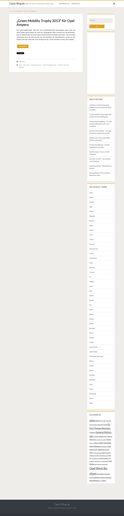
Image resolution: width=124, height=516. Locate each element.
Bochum (100, 424)
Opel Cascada (93, 347)
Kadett (91, 295)
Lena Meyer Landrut (101, 439)
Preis (90, 477)
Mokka (91, 323)
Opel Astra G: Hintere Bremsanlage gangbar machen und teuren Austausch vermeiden (100, 107)
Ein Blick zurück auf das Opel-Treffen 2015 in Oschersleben (99, 139)
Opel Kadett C (97, 461)
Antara (91, 225)
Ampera (22, 61)
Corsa (91, 263)
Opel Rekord (104, 464)
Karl (90, 305)
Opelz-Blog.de (17, 3)
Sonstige (91, 375)
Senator (91, 366)
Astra (91, 235)
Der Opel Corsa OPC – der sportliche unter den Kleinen (99, 160)
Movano (91, 337)
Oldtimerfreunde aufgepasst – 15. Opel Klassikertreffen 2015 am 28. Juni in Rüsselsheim (100, 124)
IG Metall (95, 436)
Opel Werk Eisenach (103, 474)
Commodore (93, 258)
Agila (90, 207)
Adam (91, 197)
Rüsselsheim (94, 480)
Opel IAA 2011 (95, 458)
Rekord (91, 361)
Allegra (91, 211)
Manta (91, 309)
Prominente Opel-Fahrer (96, 356)
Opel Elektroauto (103, 455)
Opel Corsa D (106, 453)
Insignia (91, 281)
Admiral (91, 202)
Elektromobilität (50, 65)
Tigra (90, 384)
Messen (91, 319)
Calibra (91, 239)
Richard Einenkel (105, 477)
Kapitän (91, 300)
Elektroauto (36, 65)
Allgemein (92, 216)
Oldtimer (96, 443)
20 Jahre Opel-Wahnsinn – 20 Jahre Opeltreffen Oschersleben (99, 146)
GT (90, 277)
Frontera (91, 272)
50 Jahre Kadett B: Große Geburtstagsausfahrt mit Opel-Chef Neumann (100, 116)
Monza (91, 333)
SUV (100, 480)
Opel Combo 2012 (97, 453)
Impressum (75, 3)
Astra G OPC (103, 420)
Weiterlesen (23, 46)
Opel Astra (104, 446)
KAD (90, 291)
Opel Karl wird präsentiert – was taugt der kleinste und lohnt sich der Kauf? (100, 132)
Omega (91, 342)
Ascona (91, 230)
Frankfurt (92, 432)
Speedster (92, 380)
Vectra (91, 389)
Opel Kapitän (104, 461)
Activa (91, 193)
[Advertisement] (101, 63)
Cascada (91, 244)
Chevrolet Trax (93, 249)
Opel (101, 443)
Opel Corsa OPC (94, 455)
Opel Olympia (97, 464)
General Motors (103, 432)
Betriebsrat (95, 424)
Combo (91, 253)
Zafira (91, 403)
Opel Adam (107, 443)
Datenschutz (64, 3)
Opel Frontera (93, 352)
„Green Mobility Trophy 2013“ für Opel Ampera (45, 23)
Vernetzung (92, 394)
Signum (91, 370)
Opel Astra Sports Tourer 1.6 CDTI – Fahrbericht (99, 153)
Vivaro (91, 398)
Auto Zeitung (24, 65)
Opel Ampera (95, 446)
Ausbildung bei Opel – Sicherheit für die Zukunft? (100, 167)
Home (12, 11)
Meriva (91, 314)
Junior (91, 286)
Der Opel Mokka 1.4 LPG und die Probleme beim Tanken (100, 174)
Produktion (96, 477)
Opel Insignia (103, 458)
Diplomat (92, 267)
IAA (91, 436)
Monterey (92, 328)
